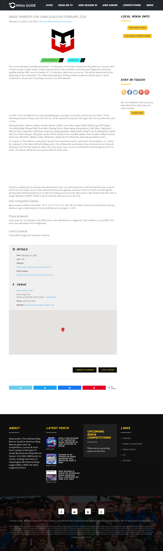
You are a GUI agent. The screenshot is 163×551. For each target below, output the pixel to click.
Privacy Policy (129, 449)
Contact (127, 438)
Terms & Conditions (132, 444)
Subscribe (137, 113)
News (149, 5)
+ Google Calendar (84, 370)
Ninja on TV (65, 5)
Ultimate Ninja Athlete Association (55, 21)
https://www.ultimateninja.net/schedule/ (34, 267)
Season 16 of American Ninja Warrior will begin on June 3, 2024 (67, 459)
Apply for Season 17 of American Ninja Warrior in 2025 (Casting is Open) (68, 442)
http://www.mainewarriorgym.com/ (39, 305)
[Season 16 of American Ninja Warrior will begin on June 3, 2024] (51, 459)
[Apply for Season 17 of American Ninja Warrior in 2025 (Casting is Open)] (51, 442)
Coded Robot (77, 537)
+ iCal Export (107, 370)
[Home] (22, 5)
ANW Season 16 (87, 5)
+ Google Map (50, 297)
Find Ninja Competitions (137, 36)
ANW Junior (109, 5)
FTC (124, 455)
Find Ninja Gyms (137, 28)
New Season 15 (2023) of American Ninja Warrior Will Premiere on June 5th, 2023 (68, 475)
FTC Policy (148, 534)
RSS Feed (127, 460)
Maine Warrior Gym (25, 290)
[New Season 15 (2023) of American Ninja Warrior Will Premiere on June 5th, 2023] (51, 475)
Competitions (132, 5)
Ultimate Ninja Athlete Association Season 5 (35, 275)
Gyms (49, 5)
